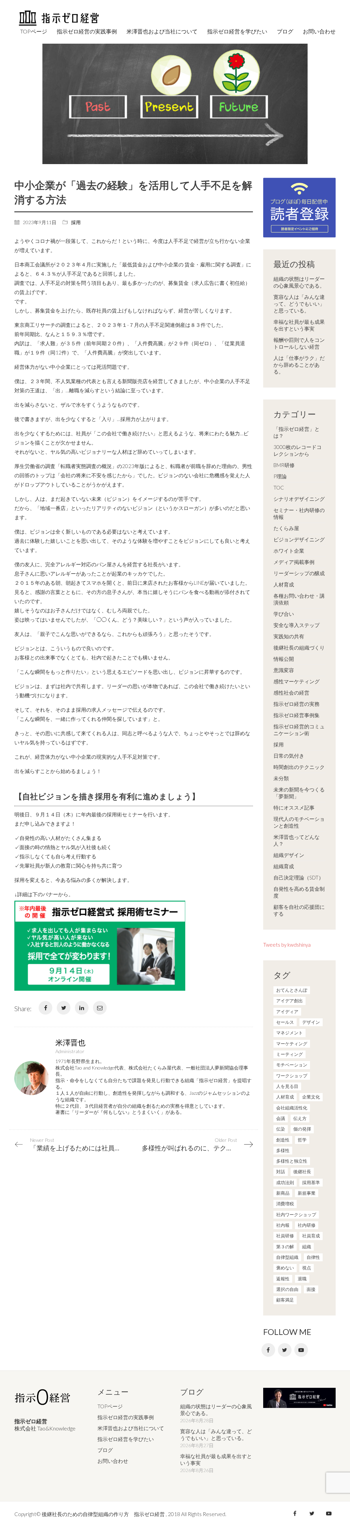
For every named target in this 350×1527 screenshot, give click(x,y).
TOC (278, 487)
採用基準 (311, 1182)
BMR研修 (284, 465)
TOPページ (110, 1406)
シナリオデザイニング (299, 499)
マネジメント (289, 1032)
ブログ (105, 1450)
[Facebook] (45, 1008)
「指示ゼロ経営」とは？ (296, 432)
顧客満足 (285, 1300)
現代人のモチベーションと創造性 (299, 822)
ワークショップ (291, 1075)
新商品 (283, 1193)
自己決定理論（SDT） (298, 877)
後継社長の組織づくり (299, 647)
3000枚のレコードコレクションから (297, 450)
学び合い (283, 614)
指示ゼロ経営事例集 (296, 715)
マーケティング (291, 1043)
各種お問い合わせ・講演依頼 (299, 599)
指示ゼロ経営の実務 (296, 704)
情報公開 (283, 659)
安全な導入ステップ (296, 625)
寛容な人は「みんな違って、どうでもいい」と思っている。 (299, 304)
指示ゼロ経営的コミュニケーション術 (299, 729)
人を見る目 (287, 1086)
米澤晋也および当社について (130, 1428)
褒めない (285, 1267)
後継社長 (302, 1171)
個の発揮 (302, 1129)
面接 (311, 1289)
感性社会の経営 (291, 692)
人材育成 (283, 584)
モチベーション (291, 1064)
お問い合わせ (112, 1461)
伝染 (280, 1129)
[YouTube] (301, 1350)
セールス (285, 1022)
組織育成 (283, 866)
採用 (76, 222)
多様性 (283, 1150)
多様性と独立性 (291, 1161)
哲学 (302, 1140)
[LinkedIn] (82, 1008)
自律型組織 (287, 1257)
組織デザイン (288, 855)
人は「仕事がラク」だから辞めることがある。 (299, 365)
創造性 (283, 1140)
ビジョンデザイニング (299, 539)
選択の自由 (287, 1289)
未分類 (281, 778)
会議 (280, 1118)
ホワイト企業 (288, 551)
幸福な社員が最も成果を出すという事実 (299, 325)
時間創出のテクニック (299, 767)
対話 (280, 1171)
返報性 (283, 1278)
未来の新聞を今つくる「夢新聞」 (299, 792)
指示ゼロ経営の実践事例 (125, 1417)
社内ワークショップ (296, 1214)
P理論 (280, 476)
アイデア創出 (289, 1000)
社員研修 (285, 1235)
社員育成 (311, 1235)
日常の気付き (288, 756)
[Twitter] (63, 1008)
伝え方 (300, 1118)
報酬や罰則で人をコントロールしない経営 (299, 343)
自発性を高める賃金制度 (299, 892)
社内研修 (306, 1225)
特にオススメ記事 (293, 807)
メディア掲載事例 (293, 562)
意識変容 (283, 670)
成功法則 (285, 1182)
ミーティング (289, 1054)
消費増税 (285, 1203)
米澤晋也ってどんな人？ (296, 840)
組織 (306, 1246)
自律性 (313, 1257)
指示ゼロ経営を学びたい (125, 1439)
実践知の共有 (288, 636)
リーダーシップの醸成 (299, 573)
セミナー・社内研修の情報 (299, 513)
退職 (302, 1278)
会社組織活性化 (291, 1107)
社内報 (283, 1225)
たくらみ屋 (286, 528)
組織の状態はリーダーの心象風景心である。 (299, 282)
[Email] (100, 1008)
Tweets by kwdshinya (287, 945)
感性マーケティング (296, 681)
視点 (306, 1267)
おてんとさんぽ (291, 990)
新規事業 (306, 1193)
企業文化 (311, 1097)
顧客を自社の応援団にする (299, 910)
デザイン (311, 1022)
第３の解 (285, 1246)
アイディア (287, 1011)
